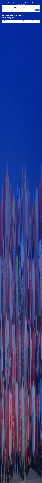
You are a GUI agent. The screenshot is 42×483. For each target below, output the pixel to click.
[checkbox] (14, 5)
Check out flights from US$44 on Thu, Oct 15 (20, 4)
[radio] (4, 5)
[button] (36, 1)
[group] (7, 8)
